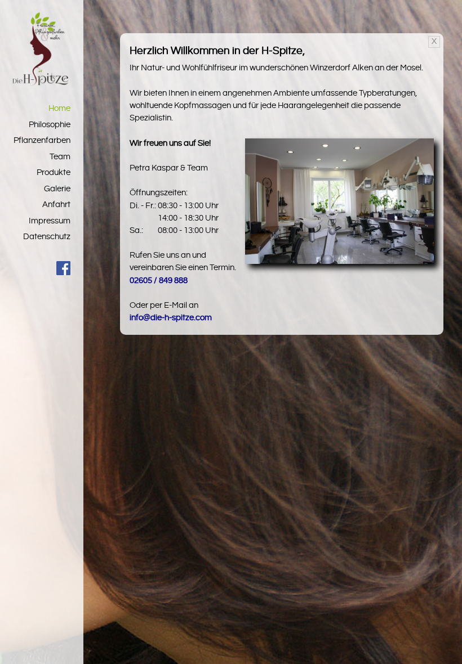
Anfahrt (56, 204)
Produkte (53, 172)
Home (59, 108)
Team (60, 156)
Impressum (49, 221)
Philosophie (49, 124)
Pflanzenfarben (42, 140)
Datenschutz (46, 236)
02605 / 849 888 (159, 280)
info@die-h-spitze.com (171, 317)
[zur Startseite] (40, 83)
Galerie (57, 189)
